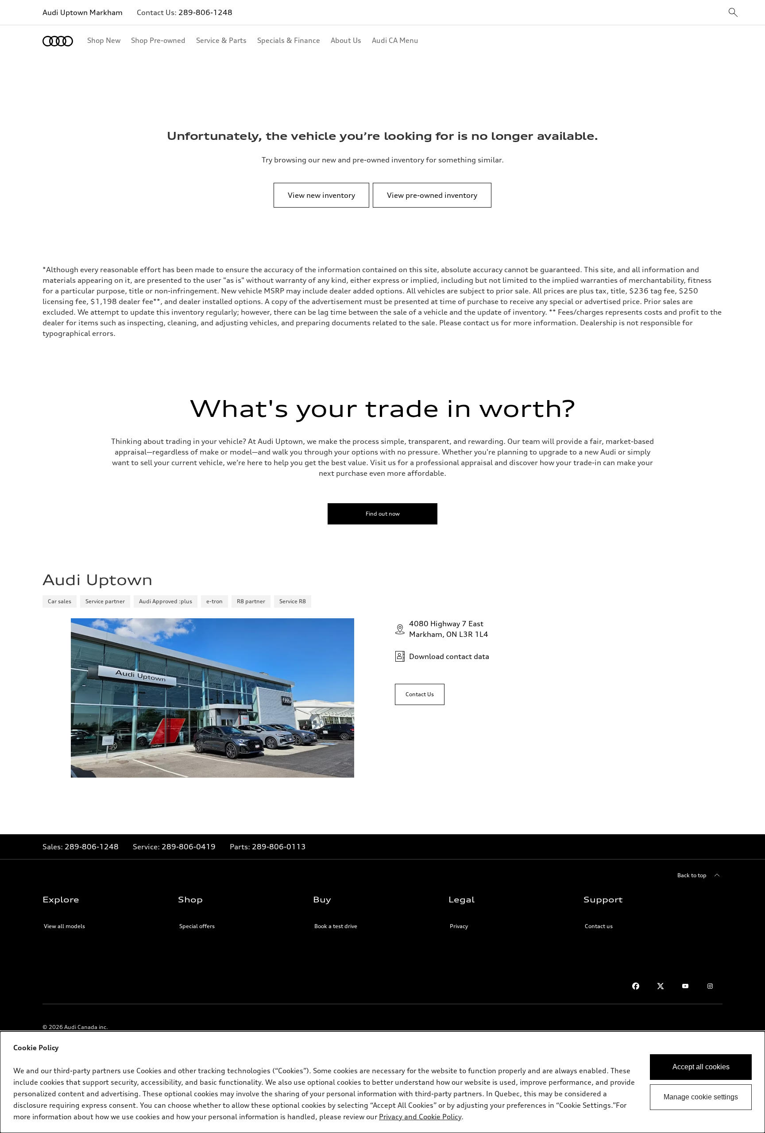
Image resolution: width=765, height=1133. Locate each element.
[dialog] (382, 1082)
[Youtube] (685, 986)
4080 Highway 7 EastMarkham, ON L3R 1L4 (448, 629)
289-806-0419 (189, 846)
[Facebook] (635, 986)
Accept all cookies (701, 1067)
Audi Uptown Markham (82, 12)
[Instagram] (710, 986)
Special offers (197, 926)
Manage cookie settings (701, 1097)
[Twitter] (660, 986)
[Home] (57, 41)
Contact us (599, 926)
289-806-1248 (205, 12)
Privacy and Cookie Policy (420, 1116)
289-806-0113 (279, 846)
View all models (64, 926)
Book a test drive (335, 926)
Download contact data (449, 656)
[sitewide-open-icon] (733, 13)
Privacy (459, 926)
